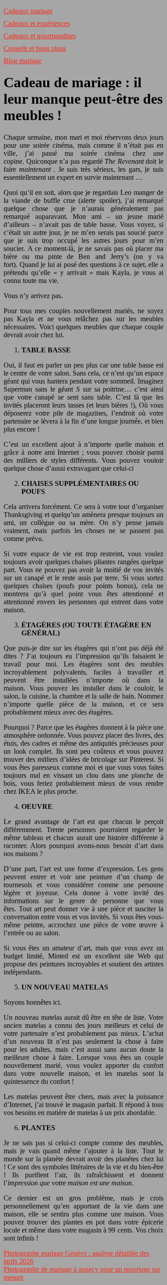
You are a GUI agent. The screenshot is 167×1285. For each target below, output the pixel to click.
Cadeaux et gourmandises (40, 36)
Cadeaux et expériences (37, 23)
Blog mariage (22, 61)
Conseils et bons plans (35, 48)
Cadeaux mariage (28, 11)
